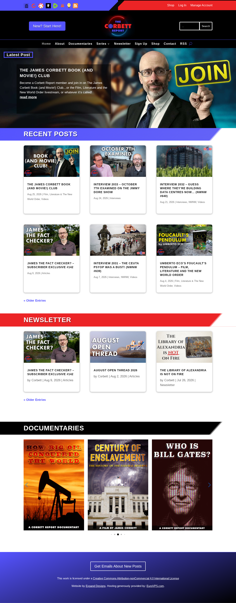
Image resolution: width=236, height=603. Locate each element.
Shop (170, 5)
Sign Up (141, 44)
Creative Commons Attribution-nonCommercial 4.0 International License (136, 578)
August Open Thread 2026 (115, 370)
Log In (182, 5)
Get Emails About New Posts (118, 566)
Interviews (115, 198)
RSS (183, 44)
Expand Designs (96, 585)
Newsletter (122, 44)
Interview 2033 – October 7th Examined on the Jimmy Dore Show (117, 188)
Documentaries (80, 44)
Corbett (37, 380)
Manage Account (201, 5)
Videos (45, 199)
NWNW (125, 277)
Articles (46, 273)
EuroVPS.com (155, 585)
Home (46, 44)
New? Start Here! (47, 26)
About (60, 44)
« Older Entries (35, 300)
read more (28, 97)
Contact (170, 44)
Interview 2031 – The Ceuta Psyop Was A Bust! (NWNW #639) (116, 267)
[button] (209, 485)
